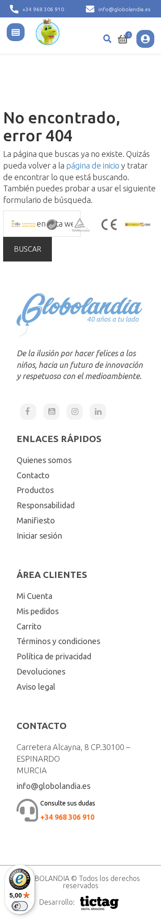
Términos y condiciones (58, 641)
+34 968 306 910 (43, 9)
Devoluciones (41, 671)
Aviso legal (36, 686)
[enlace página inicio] (47, 30)
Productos (35, 489)
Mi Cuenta (34, 595)
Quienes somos (44, 459)
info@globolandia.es (124, 9)
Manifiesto (36, 520)
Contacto (33, 475)
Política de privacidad (54, 656)
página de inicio (92, 165)
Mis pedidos (38, 611)
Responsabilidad (46, 505)
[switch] (20, 906)
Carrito (29, 626)
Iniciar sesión (39, 535)
